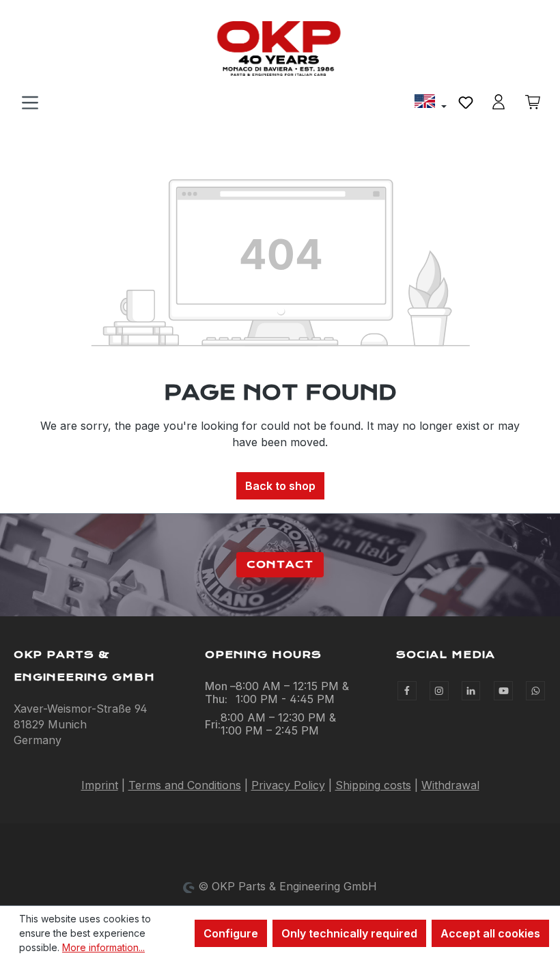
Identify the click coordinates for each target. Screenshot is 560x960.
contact (280, 564)
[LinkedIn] (471, 691)
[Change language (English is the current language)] (431, 103)
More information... (103, 947)
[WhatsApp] (535, 691)
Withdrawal (450, 785)
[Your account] (498, 101)
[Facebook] (407, 691)
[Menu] (30, 102)
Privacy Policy (288, 785)
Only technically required (349, 933)
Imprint (99, 785)
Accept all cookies (490, 933)
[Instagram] (439, 691)
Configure (231, 933)
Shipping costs (373, 785)
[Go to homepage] (280, 48)
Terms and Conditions (184, 785)
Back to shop (280, 486)
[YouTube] (503, 691)
